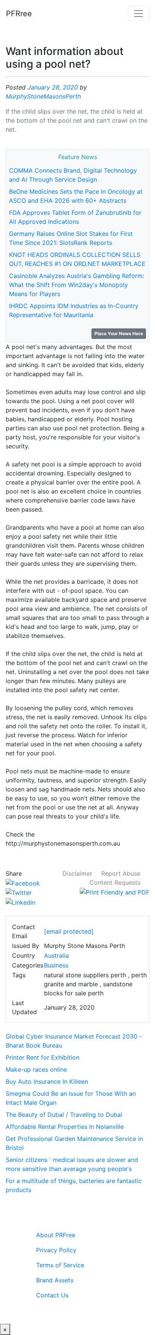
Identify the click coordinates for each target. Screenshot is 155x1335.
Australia (56, 955)
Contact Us (52, 1295)
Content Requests (115, 882)
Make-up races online (36, 1069)
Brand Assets (54, 1280)
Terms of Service (60, 1265)
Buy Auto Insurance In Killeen (47, 1081)
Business (56, 965)
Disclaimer (77, 873)
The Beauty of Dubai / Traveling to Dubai (64, 1114)
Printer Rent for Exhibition (42, 1057)
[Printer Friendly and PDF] (114, 891)
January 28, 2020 (52, 87)
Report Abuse (120, 873)
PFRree (19, 13)
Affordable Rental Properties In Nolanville (65, 1126)
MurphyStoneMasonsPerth (43, 96)
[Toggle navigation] (138, 13)
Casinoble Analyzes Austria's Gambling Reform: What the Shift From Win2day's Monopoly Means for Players (76, 285)
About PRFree (55, 1235)
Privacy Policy (56, 1250)
